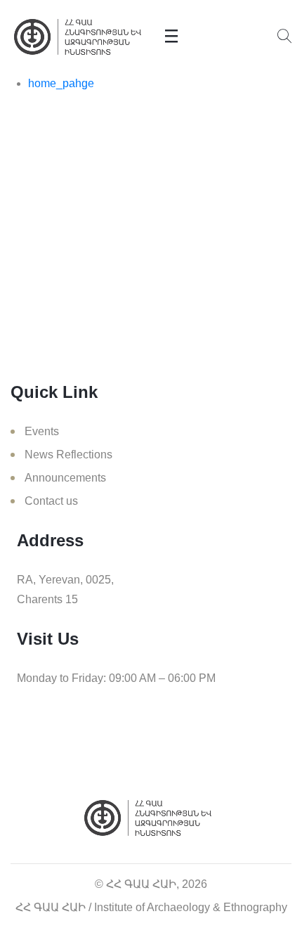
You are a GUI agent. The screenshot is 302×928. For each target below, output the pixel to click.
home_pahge (61, 83)
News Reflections (68, 454)
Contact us (51, 501)
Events (42, 431)
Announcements (65, 478)
